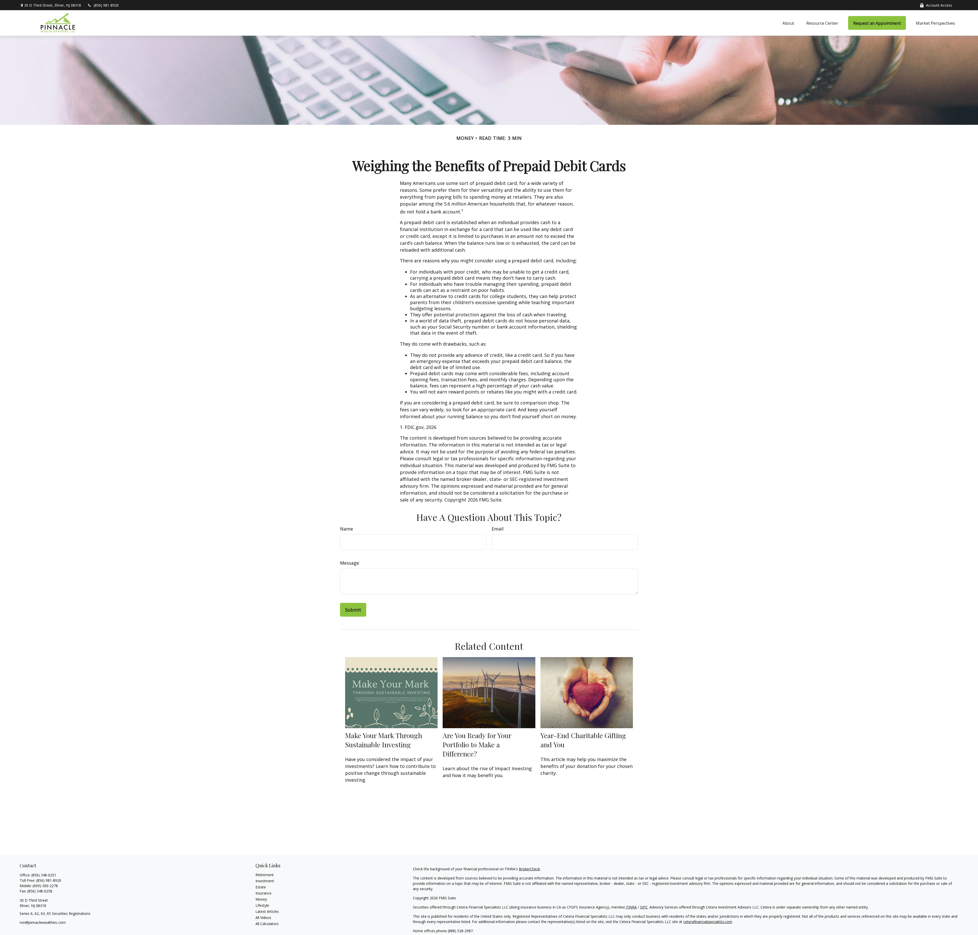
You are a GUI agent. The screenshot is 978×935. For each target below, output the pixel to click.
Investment (264, 880)
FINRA (631, 907)
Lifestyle (262, 905)
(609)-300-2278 (45, 885)
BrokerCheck (529, 868)
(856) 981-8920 (106, 5)
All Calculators (267, 923)
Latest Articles (267, 911)
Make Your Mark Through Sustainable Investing (383, 740)
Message (349, 563)
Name (346, 529)
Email (498, 529)
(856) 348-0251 (43, 875)
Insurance (263, 893)
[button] (788, 23)
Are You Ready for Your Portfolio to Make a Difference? (477, 744)
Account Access (939, 5)
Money (261, 899)
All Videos (263, 917)
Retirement (264, 874)
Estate (260, 887)
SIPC (644, 907)
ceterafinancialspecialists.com (707, 921)
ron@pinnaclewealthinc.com (43, 922)
